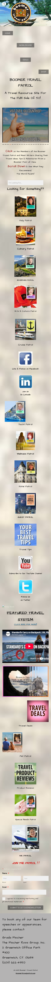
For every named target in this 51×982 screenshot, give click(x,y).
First (4, 882)
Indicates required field (11, 869)
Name (5, 873)
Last (25, 882)
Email (5, 887)
